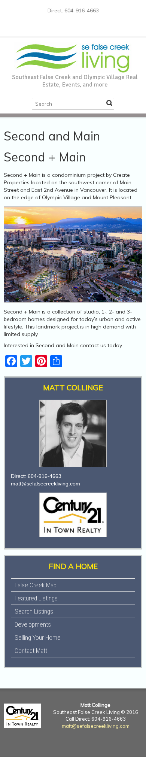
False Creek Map (36, 585)
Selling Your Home (38, 637)
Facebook (50, 28)
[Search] (109, 103)
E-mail (98, 28)
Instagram (74, 28)
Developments (33, 624)
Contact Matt (31, 650)
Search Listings (34, 611)
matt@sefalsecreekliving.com (45, 484)
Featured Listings (36, 598)
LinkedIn (86, 28)
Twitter (62, 28)
